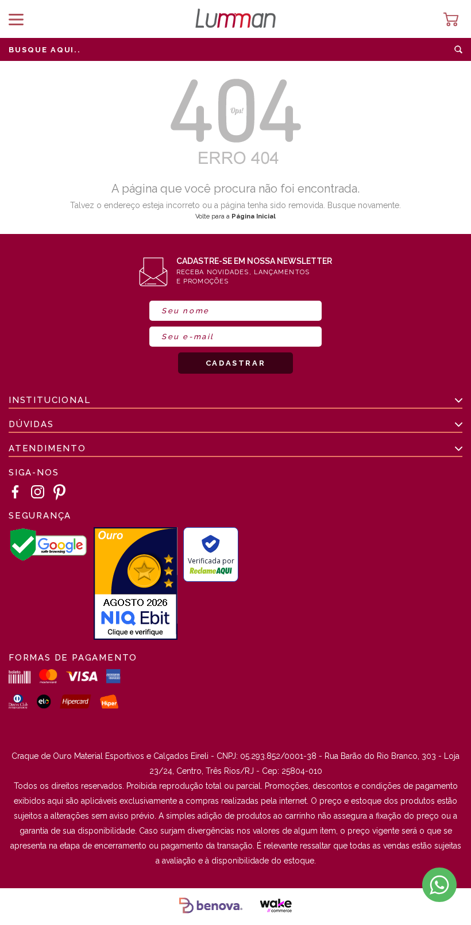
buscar (458, 49)
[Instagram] (38, 492)
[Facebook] (15, 492)
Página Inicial (253, 216)
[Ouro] (135, 584)
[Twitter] (59, 492)
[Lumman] (235, 19)
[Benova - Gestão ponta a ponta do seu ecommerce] (210, 906)
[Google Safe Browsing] (48, 558)
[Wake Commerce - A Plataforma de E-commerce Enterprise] (276, 906)
